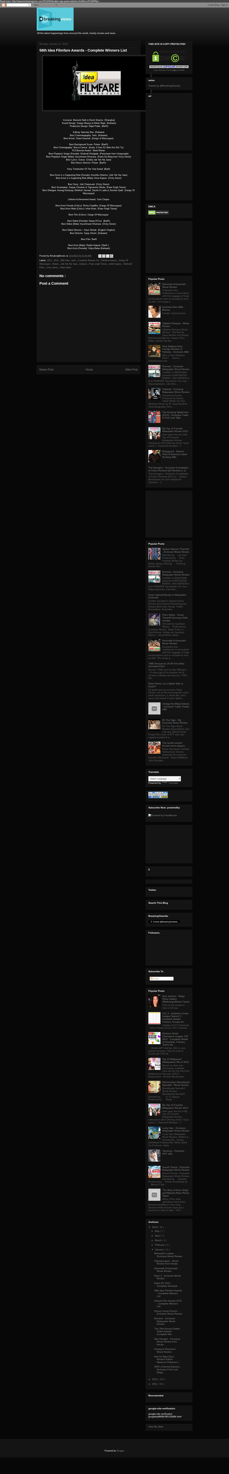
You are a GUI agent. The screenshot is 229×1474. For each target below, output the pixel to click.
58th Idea (65, 260)
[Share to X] (107, 256)
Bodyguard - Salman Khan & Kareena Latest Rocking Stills (174, 454)
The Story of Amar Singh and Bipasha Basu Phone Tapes (175, 1193)
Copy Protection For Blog (163, 70)
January (159, 1249)
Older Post (131, 369)
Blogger (120, 1450)
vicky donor (52, 267)
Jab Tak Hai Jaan (69, 264)
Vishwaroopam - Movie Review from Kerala (166, 1262)
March (158, 1240)
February (160, 1244)
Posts (155, 978)
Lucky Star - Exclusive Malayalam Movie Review (175, 1129)
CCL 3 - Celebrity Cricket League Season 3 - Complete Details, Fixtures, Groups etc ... (175, 1017)
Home (89, 369)
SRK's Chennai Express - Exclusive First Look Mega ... (167, 1369)
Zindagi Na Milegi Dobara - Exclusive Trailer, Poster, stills (176, 706)
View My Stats (155, 1426)
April (157, 1235)
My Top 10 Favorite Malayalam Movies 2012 (175, 430)
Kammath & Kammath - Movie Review (174, 285)
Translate (173, 783)
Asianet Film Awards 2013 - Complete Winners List (168, 1303)
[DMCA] (169, 61)
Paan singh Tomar (98, 264)
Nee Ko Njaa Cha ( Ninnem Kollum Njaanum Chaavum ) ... (167, 1359)
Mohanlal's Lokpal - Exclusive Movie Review (168, 1255)
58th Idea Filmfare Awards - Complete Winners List (168, 1293)
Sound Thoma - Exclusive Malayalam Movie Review (175, 1168)
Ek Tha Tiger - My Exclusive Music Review (174, 721)
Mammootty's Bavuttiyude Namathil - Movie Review (176, 1083)
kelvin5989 (180, 70)
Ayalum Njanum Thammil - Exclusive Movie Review (175, 550)
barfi (74, 260)
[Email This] (100, 256)
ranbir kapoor (115, 264)
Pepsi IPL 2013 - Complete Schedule (166, 1284)
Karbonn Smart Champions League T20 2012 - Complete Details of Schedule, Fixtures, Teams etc (175, 1039)
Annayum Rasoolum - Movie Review (165, 1350)
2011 (155, 1384)
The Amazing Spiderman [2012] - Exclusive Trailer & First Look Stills (175, 415)
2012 (49, 260)
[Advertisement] (176, 123)
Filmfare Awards (109, 260)
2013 (56, 260)
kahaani (83, 264)
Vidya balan (65, 267)
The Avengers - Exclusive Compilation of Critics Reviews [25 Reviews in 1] (168, 469)
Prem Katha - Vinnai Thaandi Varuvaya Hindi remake (175, 617)
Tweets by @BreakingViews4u (164, 85)
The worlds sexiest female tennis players (173, 744)
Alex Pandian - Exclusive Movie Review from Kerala (167, 1342)
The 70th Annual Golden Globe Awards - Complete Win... (167, 1331)
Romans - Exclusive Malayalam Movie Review (175, 368)
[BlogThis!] (103, 256)
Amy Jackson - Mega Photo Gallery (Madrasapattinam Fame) (175, 999)
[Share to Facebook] (111, 256)
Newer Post (46, 369)
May (157, 1231)
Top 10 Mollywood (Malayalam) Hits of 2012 (175, 1060)
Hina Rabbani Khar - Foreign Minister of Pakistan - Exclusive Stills (175, 349)
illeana (55, 264)
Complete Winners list (89, 260)
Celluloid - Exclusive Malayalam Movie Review (175, 390)
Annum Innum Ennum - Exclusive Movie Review (168, 1312)
